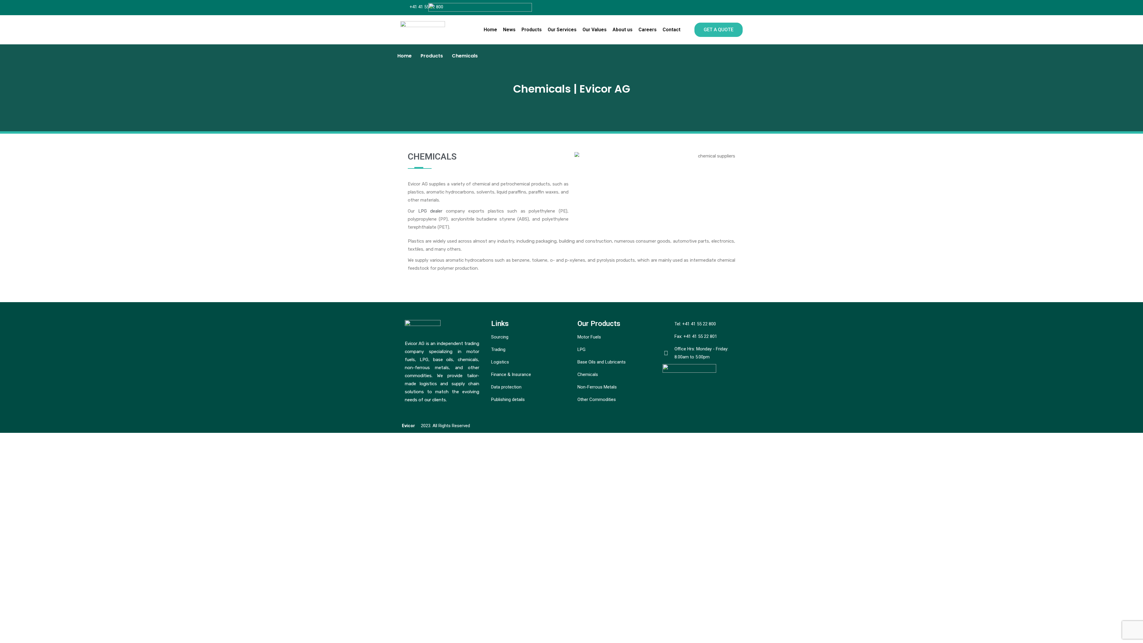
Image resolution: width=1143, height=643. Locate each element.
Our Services (562, 29)
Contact (671, 29)
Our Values (595, 29)
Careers (647, 29)
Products (531, 29)
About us (623, 29)
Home (490, 29)
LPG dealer (430, 211)
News (509, 29)
